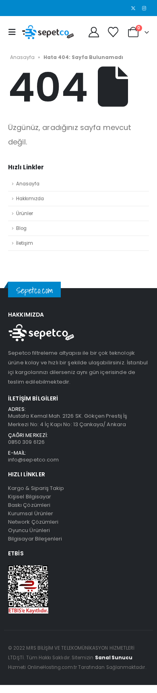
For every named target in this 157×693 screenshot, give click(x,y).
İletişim (24, 243)
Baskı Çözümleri (29, 505)
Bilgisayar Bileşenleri (35, 539)
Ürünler (24, 213)
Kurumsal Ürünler (30, 513)
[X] (133, 8)
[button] (14, 32)
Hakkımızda (30, 198)
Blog (21, 228)
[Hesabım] (93, 32)
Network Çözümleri (33, 522)
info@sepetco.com (33, 459)
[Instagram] (144, 8)
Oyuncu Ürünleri (29, 530)
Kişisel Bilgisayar (29, 496)
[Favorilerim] (113, 32)
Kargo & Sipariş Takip (36, 488)
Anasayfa (22, 57)
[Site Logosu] (48, 32)
